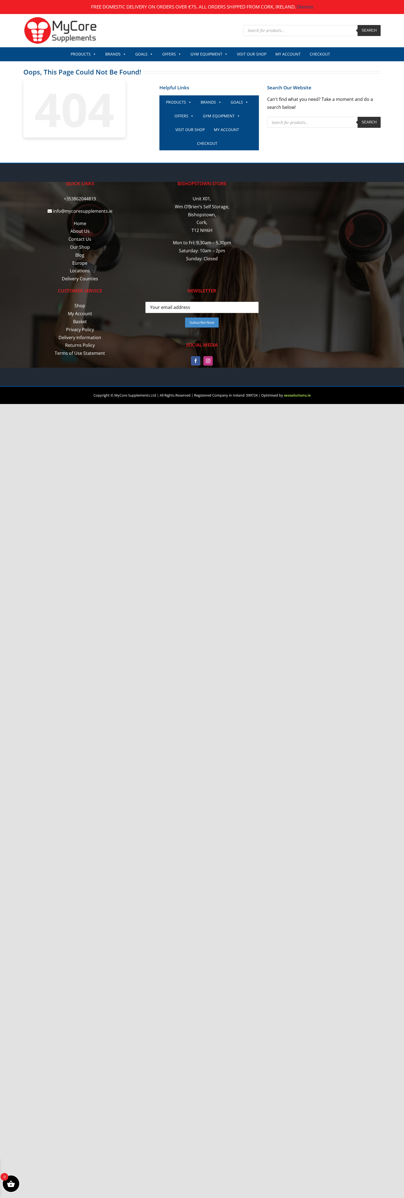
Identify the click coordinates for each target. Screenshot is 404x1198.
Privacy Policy (80, 330)
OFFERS (169, 54)
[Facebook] (195, 361)
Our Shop (80, 247)
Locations (80, 271)
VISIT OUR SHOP (251, 54)
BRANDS (113, 54)
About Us (80, 231)
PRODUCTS (81, 54)
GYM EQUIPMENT (206, 54)
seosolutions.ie (297, 395)
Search (369, 30)
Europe (79, 263)
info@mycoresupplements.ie (82, 211)
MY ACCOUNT (288, 54)
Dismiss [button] (305, 7)
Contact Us (79, 239)
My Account (80, 314)
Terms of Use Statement (80, 353)
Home (80, 223)
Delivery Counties (80, 279)
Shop (79, 306)
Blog (79, 255)
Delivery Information (80, 337)
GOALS (141, 54)
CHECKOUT (320, 54)
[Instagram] (208, 361)
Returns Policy (80, 345)
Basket (80, 322)
